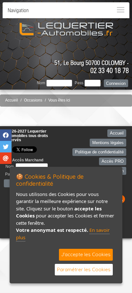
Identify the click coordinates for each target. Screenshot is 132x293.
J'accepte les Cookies (86, 254)
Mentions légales (108, 142)
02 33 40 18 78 (109, 70)
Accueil (11, 100)
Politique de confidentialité (99, 152)
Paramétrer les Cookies (84, 269)
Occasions (33, 100)
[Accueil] (66, 29)
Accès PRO (113, 161)
